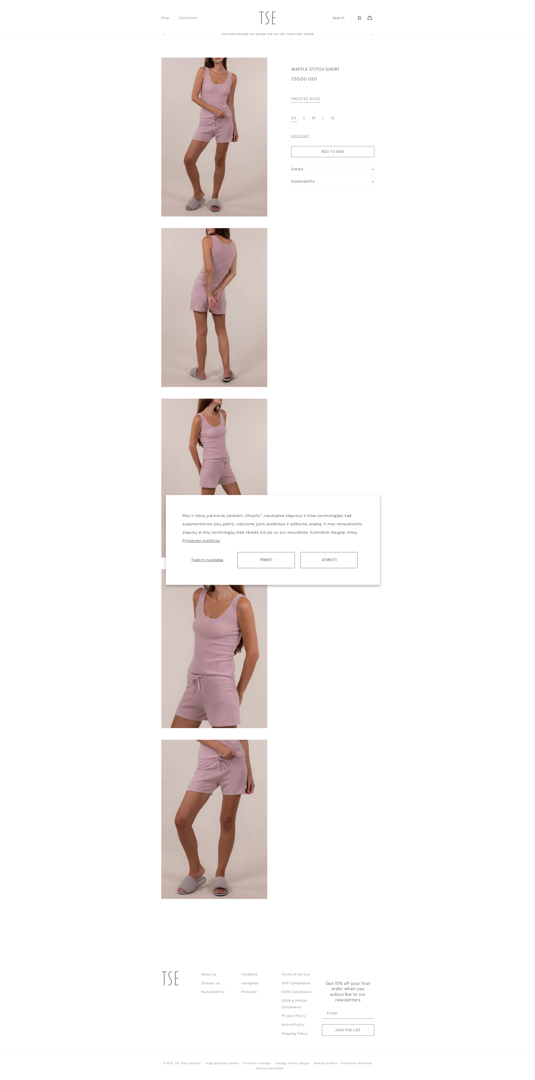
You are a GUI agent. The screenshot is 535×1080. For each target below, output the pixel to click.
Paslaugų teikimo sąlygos (293, 1063)
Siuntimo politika (325, 1063)
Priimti (266, 560)
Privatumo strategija (257, 1063)
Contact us (210, 983)
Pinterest (249, 992)
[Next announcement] (371, 34)
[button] (167, 18)
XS (293, 118)
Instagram (250, 983)
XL (333, 118)
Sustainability (213, 992)
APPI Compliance (296, 983)
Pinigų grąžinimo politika (222, 1063)
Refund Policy (293, 1024)
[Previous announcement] (163, 34)
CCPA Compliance (297, 992)
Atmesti (329, 560)
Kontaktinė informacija (356, 1063)
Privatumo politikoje (201, 540)
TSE (177, 1063)
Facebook (249, 974)
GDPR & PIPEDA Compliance (294, 1003)
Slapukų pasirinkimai (270, 1068)
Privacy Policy (294, 1016)
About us (208, 974)
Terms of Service (296, 974)
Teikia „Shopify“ (191, 1063)
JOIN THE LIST (348, 1030)
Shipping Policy (295, 1033)
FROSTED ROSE (305, 99)
